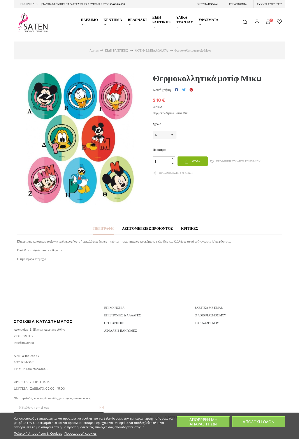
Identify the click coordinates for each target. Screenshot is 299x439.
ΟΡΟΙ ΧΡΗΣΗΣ (114, 323)
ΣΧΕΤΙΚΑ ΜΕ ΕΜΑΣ (209, 307)
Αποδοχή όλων (258, 421)
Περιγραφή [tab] (103, 228)
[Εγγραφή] (102, 407)
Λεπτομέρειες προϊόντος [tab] (147, 228)
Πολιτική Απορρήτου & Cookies (38, 433)
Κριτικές (189, 228)
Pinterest (191, 89)
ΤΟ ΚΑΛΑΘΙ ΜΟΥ (207, 323)
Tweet (184, 89)
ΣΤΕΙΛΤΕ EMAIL (210, 4)
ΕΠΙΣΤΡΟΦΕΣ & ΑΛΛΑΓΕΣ (122, 315)
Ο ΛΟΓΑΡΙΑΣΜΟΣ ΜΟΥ (210, 315)
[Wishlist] (279, 22)
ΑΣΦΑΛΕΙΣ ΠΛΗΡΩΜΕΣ (120, 330)
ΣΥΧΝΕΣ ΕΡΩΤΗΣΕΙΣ (269, 4)
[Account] (256, 21)
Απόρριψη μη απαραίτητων (203, 422)
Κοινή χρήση (176, 89)
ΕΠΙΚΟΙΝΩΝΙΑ (238, 4)
